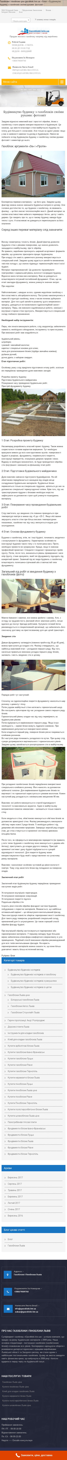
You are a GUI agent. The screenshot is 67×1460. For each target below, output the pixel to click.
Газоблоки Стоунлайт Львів (25, 1012)
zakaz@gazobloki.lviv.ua (26, 73)
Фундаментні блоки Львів (20, 1141)
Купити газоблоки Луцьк (20, 1058)
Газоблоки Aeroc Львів (22, 1006)
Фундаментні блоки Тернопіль (23, 1154)
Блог (44, 1)
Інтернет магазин (8, 12)
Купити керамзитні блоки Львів (24, 1077)
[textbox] (20, 21)
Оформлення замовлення (32, 10)
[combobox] (20, 20)
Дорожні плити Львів (18, 1027)
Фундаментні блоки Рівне (20, 1147)
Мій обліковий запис (10, 10)
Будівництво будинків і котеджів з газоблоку (33, 974)
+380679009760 (19, 61)
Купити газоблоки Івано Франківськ (26, 1052)
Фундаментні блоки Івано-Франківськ (26, 1128)
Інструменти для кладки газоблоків (26, 1033)
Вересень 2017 (15, 1177)
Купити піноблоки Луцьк (20, 1084)
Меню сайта (10, 82)
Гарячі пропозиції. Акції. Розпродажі (26, 1020)
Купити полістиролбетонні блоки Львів (28, 1109)
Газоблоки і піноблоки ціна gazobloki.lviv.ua (20, 1)
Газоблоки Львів (16, 1245)
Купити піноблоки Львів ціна (22, 1090)
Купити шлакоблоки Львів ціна (23, 1116)
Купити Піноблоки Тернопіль (22, 1103)
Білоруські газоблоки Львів (25, 1000)
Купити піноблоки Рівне (20, 1096)
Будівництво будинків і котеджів (24, 970)
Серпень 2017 (15, 1184)
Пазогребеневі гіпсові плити (22, 1122)
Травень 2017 (15, 1190)
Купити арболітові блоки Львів (23, 1046)
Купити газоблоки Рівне (20, 1065)
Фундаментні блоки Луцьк (21, 1135)
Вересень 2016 (15, 1215)
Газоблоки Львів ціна (19, 995)
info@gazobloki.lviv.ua (25, 70)
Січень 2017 (14, 1209)
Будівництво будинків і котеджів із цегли (31, 987)
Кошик (48, 10)
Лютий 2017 (14, 1203)
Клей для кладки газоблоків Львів (25, 1039)
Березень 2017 (15, 1196)
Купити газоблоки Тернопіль (22, 1071)
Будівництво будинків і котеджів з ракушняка (34, 981)
